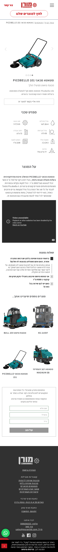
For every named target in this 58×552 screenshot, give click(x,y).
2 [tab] (30, 75)
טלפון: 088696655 (29, 523)
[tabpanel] (29, 49)
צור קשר (8, 5)
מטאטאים (39, 22)
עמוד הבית (49, 22)
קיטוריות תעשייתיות (29, 491)
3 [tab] (28, 75)
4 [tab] (26, 75)
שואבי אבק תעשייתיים (29, 489)
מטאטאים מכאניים (29, 486)
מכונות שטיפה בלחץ (29, 483)
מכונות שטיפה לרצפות (29, 480)
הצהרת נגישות (29, 470)
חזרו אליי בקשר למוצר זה (29, 101)
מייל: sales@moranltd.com (29, 529)
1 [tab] (32, 75)
